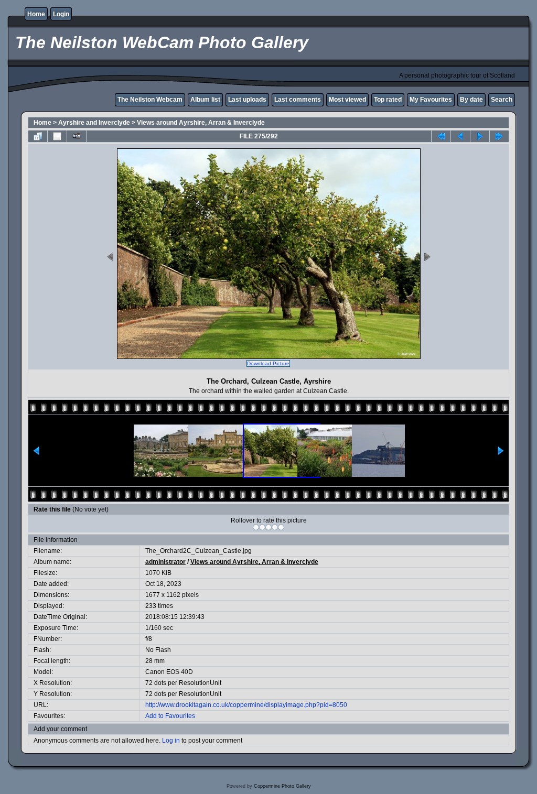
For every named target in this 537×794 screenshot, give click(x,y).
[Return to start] (441, 136)
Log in (171, 740)
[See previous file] (460, 136)
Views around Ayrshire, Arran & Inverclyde (201, 122)
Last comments (297, 99)
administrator (165, 561)
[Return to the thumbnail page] (37, 136)
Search (501, 99)
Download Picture (268, 363)
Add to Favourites (170, 716)
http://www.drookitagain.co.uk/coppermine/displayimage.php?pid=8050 (246, 705)
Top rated (388, 99)
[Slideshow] (76, 136)
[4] (275, 527)
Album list (205, 99)
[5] (281, 527)
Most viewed (347, 99)
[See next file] (479, 136)
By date (471, 99)
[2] (262, 527)
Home (36, 14)
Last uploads (247, 99)
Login (61, 14)
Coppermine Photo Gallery (282, 786)
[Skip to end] (499, 136)
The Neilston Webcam (149, 99)
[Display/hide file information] (57, 136)
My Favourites (431, 99)
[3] (268, 527)
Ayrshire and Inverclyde (94, 122)
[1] (256, 527)
